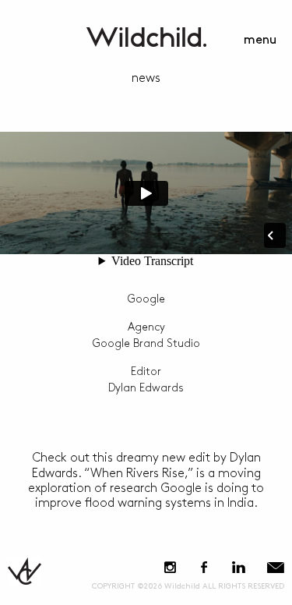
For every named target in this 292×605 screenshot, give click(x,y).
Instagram (170, 567)
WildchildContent (146, 37)
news (146, 78)
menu (260, 40)
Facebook (203, 567)
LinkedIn (238, 567)
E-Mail (275, 567)
